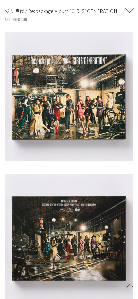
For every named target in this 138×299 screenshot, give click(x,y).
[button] (130, 285)
